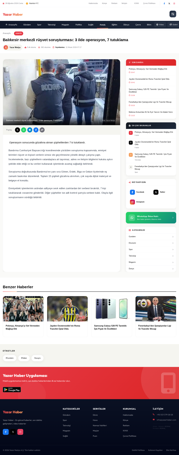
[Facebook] (164, 3)
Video (161, 24)
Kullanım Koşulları (155, 450)
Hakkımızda (93, 3)
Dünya (126, 24)
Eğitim (114, 24)
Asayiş (102, 24)
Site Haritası (171, 450)
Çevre (138, 24)
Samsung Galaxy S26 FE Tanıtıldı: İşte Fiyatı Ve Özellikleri (149, 90)
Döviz (95, 415)
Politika (79, 24)
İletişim (124, 3)
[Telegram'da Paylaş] (29, 129)
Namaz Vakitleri (100, 425)
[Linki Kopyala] (42, 129)
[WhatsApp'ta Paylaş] (23, 129)
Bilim (149, 24)
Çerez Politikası (149, 3)
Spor (39, 24)
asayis (19, 33)
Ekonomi (132, 243)
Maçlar (96, 430)
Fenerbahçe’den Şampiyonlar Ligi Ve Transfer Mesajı (150, 102)
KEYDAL (167, 426)
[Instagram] (174, 3)
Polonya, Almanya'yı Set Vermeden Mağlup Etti (148, 69)
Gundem (132, 236)
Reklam (114, 3)
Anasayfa (12, 24)
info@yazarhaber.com (166, 420)
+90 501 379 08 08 (165, 414)
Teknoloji (51, 24)
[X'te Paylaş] (17, 129)
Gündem (27, 24)
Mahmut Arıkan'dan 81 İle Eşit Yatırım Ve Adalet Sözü (151, 112)
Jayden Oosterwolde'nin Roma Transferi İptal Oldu (149, 79)
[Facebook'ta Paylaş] (35, 129)
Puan (95, 436)
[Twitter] (169, 3)
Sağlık (90, 24)
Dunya (131, 269)
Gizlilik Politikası (138, 450)
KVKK (136, 3)
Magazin (65, 24)
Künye (104, 3)
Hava (95, 420)
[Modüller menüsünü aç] (172, 14)
